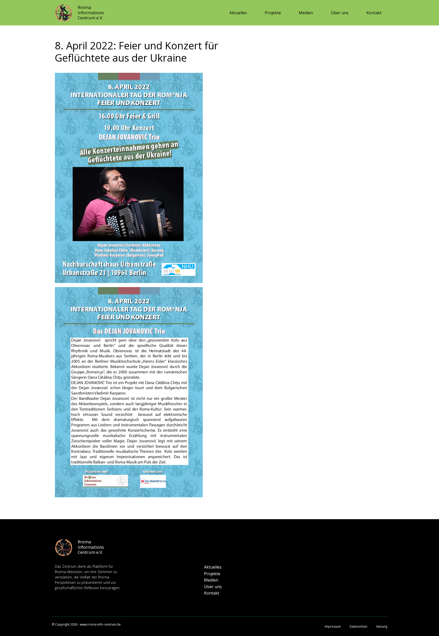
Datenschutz (358, 626)
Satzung (381, 626)
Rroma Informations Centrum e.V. (91, 12)
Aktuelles (238, 13)
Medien (306, 13)
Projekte (273, 13)
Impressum (333, 626)
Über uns (340, 13)
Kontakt (374, 13)
